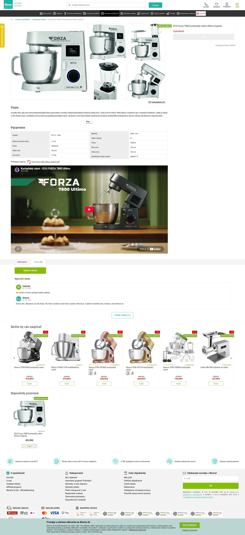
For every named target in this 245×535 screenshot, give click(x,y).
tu (101, 532)
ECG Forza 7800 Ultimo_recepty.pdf (46, 162)
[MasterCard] (44, 513)
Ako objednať (71, 477)
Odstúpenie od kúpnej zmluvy (137, 490)
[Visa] (54, 513)
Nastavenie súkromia (137, 530)
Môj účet (128, 477)
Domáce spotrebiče (22, 20)
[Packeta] (12, 513)
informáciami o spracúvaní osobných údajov (198, 497)
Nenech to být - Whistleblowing (20, 490)
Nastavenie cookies (74, 493)
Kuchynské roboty (39, 20)
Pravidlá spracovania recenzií (137, 493)
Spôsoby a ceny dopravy (76, 484)
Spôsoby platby (72, 487)
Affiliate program (13, 487)
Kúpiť (203, 36)
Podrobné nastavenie (189, 530)
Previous (14, 358)
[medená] (90, 373)
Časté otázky (130, 484)
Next (231, 358)
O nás (9, 481)
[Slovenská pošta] (23, 513)
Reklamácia (129, 487)
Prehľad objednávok (133, 481)
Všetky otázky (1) (122, 315)
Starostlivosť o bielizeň (75, 500)
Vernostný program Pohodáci (78, 481)
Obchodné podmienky (75, 497)
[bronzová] (95, 373)
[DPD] (33, 513)
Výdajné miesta (13, 484)
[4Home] (12, 19)
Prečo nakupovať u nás (75, 490)
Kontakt (9, 477)
